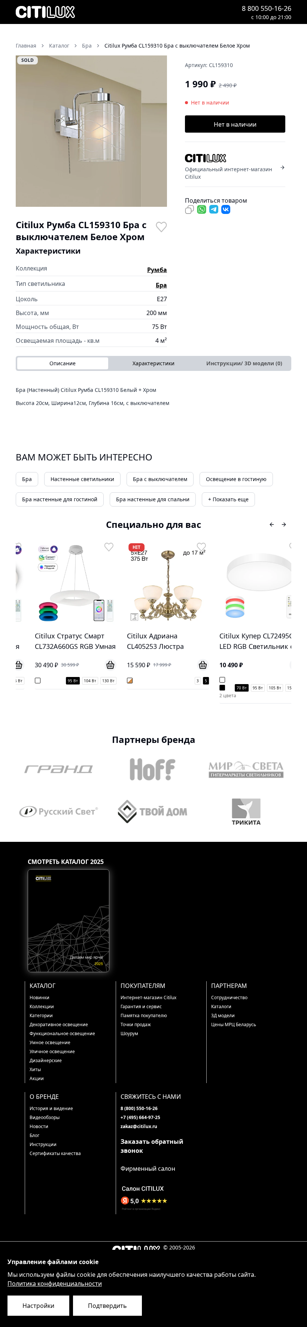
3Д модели (223, 1015)
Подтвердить (107, 1306)
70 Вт (232, 687)
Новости (39, 1126)
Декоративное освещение (59, 1024)
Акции (37, 1078)
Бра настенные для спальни (152, 499)
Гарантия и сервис (141, 1006)
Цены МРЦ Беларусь (233, 1024)
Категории (41, 1015)
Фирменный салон (148, 1168)
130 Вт (98, 680)
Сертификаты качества (55, 1153)
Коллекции (42, 1006)
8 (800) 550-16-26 (139, 1108)
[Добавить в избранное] (161, 226)
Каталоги (221, 1006)
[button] (91, 131)
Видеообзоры (45, 1117)
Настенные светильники (82, 479)
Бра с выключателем (160, 479)
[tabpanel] (153, 399)
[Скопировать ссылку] (189, 209)
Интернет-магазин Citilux (148, 997)
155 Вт (283, 687)
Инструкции (43, 1144)
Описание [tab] (62, 363)
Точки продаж (136, 1024)
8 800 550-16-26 (266, 8)
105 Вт (265, 687)
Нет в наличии (235, 124)
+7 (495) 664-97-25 (140, 1117)
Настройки (38, 1306)
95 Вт (63, 680)
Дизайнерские (46, 1060)
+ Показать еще (228, 499)
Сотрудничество (229, 997)
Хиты (35, 1069)
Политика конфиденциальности (54, 1283)
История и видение (51, 1108)
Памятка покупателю (144, 1015)
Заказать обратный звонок (152, 1146)
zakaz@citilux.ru (139, 1126)
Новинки (39, 997)
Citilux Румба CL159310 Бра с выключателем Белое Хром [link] (177, 45)
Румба (157, 270)
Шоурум (129, 1033)
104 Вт (80, 680)
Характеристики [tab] (153, 363)
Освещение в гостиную (236, 479)
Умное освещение (50, 1042)
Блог (34, 1135)
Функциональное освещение (62, 1033)
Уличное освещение (52, 1051)
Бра (161, 285)
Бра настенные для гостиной (59, 499)
